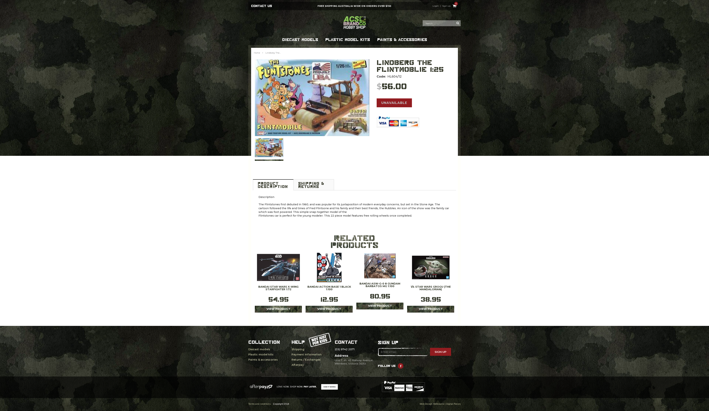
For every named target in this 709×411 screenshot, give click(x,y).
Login (436, 6)
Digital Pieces (453, 404)
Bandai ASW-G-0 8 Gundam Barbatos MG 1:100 (379, 285)
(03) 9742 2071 (345, 349)
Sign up (446, 6)
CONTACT (346, 342)
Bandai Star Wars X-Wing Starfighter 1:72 (278, 288)
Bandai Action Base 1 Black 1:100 (329, 288)
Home (257, 53)
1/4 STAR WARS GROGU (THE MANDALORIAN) (431, 288)
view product (278, 309)
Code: (381, 76)
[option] (312, 97)
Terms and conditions (259, 404)
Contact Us (261, 6)
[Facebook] (400, 366)
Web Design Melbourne (432, 404)
